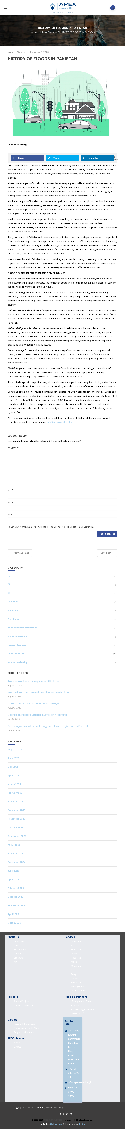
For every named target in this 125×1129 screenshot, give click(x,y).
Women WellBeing (18, 662)
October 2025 (15, 827)
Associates (76, 1005)
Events (17, 1046)
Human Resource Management (78, 982)
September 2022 (17, 905)
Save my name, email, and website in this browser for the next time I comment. (52, 526)
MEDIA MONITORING (18, 636)
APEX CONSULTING (53, 1120)
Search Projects (22, 1001)
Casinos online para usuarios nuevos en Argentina (37, 715)
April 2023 (13, 879)
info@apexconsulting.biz (59, 421)
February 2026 (16, 792)
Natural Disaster (48, 32)
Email (11, 502)
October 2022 (15, 896)
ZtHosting (56, 1123)
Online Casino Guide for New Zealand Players (34, 703)
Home (33, 32)
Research (76, 957)
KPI (16, 961)
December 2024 (17, 862)
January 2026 (15, 801)
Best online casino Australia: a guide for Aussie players (40, 692)
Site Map (58, 1107)
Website (12, 514)
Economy (13, 610)
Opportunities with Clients (27, 1027)
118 (9, 584)
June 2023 (13, 870)
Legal (16, 1107)
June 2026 (13, 758)
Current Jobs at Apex (25, 1023)
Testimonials (20, 949)
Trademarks (28, 1107)
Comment (14, 448)
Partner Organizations (82, 1009)
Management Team (81, 1001)
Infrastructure (78, 990)
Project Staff (77, 1013)
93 (9, 593)
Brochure (18, 957)
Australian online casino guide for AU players (34, 681)
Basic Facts (19, 941)
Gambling (13, 619)
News (17, 1042)
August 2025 (15, 844)
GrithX (82, 1123)
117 (9, 575)
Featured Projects (23, 1005)
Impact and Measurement (22, 627)
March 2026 (14, 784)
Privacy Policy (44, 1107)
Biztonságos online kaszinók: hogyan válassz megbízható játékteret (48, 726)
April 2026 (13, 775)
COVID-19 (13, 601)
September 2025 (17, 836)
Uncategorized (16, 653)
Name (11, 490)
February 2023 (16, 888)
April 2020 (13, 914)
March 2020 (14, 922)
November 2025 (16, 818)
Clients (17, 945)
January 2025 (15, 853)
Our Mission (20, 953)
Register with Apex (24, 1032)
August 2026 (15, 749)
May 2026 (13, 766)
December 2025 (16, 810)
